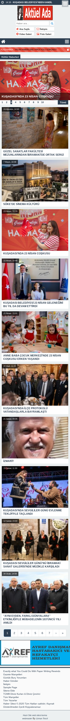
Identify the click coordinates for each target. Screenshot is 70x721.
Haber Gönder (10, 681)
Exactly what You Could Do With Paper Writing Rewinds (31, 671)
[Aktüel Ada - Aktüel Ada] (35, 12)
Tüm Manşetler (11, 697)
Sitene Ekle (9, 690)
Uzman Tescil (42, 718)
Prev (2, 80)
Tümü (63, 102)
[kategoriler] (67, 41)
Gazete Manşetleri (12, 674)
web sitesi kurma (39, 715)
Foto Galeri (45, 34)
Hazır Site (27, 715)
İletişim (43, 29)
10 (42, 102)
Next (67, 80)
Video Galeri (25, 34)
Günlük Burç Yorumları (15, 677)
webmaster (27, 718)
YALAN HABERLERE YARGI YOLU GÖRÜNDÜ (36, 50)
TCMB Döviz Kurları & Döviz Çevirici (21, 694)
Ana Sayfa (24, 29)
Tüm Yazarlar (10, 700)
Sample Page (10, 687)
